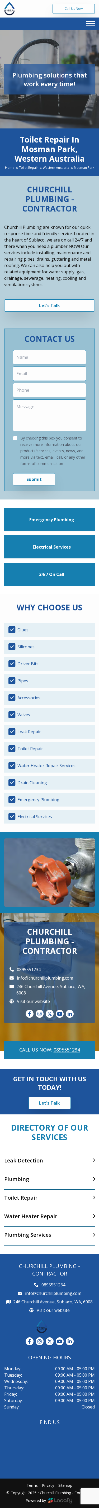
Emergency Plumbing (51, 520)
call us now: (49, 1049)
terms (32, 1485)
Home (10, 168)
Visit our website (33, 1001)
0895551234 (28, 969)
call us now (74, 8)
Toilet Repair (29, 168)
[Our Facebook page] (30, 1014)
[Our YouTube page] (60, 1014)
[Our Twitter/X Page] (50, 1014)
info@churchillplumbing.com (45, 978)
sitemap (65, 1485)
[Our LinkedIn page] (70, 1014)
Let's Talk (49, 305)
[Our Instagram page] (40, 1014)
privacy (48, 1485)
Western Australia (56, 168)
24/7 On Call (51, 574)
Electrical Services (52, 547)
